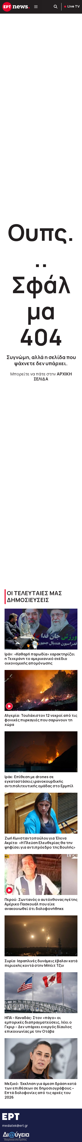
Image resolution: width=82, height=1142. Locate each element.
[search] (56, 6)
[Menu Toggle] (36, 6)
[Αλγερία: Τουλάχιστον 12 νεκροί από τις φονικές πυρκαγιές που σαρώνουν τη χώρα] (41, 690)
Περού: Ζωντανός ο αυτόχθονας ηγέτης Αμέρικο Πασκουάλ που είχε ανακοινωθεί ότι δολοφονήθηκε (41, 904)
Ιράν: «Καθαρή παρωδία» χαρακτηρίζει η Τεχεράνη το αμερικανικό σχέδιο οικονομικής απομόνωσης (40, 659)
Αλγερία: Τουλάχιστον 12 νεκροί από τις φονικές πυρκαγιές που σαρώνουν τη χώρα (41, 720)
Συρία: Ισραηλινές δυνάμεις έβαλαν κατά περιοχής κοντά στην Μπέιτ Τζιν (41, 963)
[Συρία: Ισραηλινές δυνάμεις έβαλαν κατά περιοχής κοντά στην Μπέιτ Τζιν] (41, 935)
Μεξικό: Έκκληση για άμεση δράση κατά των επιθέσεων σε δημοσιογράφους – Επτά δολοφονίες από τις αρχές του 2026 (40, 1090)
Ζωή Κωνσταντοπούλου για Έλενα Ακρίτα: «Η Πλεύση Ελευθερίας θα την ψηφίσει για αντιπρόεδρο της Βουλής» (40, 843)
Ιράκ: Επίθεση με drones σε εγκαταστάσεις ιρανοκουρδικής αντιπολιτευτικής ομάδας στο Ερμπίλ (39, 781)
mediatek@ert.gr (15, 1125)
